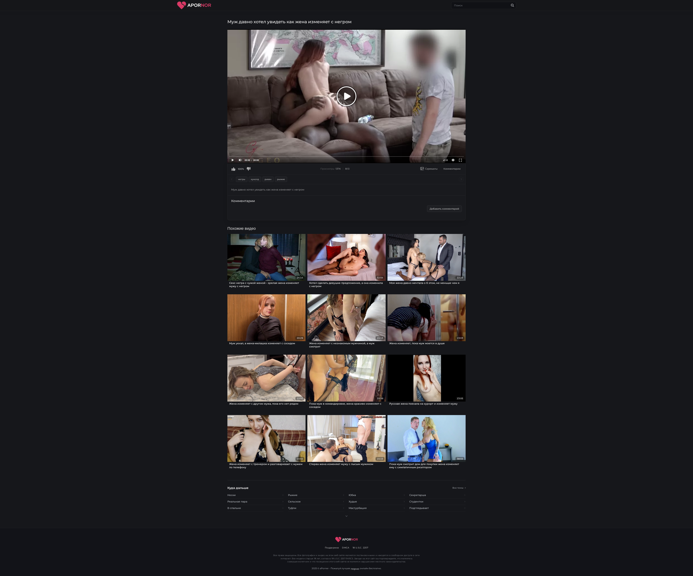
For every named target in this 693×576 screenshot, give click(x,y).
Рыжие (281, 179)
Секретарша (417, 495)
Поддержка (332, 547)
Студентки (416, 501)
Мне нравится (233, 169)
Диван (268, 179)
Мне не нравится (248, 169)
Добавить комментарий (444, 208)
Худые (353, 501)
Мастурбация (358, 508)
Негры (241, 179)
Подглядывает (419, 508)
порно (355, 568)
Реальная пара (237, 501)
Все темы (457, 487)
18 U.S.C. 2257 (360, 547)
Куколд (255, 179)
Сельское (294, 501)
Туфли (292, 508)
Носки (231, 495)
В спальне (234, 508)
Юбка (352, 495)
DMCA (345, 547)
